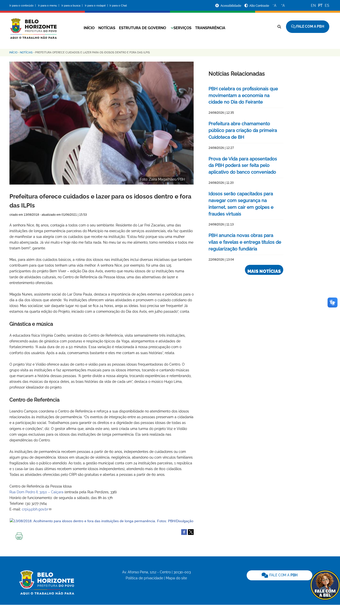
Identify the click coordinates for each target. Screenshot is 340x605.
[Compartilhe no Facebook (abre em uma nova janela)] (184, 532)
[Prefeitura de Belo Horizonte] (33, 25)
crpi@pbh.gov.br (35, 509)
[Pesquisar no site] (279, 26)
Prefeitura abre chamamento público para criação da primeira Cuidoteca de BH (243, 130)
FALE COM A (282, 575)
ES (327, 5)
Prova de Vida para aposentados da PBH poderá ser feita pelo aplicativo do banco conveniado (243, 165)
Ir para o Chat (118, 5)
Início (89, 28)
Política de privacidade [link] (144, 578)
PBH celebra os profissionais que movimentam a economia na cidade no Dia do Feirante (243, 95)
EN (313, 5)
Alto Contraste (259, 5)
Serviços (182, 28)
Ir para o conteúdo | (23, 5)
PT (320, 5)
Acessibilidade (231, 5)
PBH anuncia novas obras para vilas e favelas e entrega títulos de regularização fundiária (245, 242)
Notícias (106, 28)
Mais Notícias (264, 271)
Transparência (210, 28)
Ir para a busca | (72, 5)
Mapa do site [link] (176, 578)
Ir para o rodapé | (97, 5)
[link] (279, 575)
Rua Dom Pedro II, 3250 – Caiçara (36, 492)
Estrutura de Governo (142, 28)
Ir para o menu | (49, 5)
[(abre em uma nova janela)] (191, 532)
